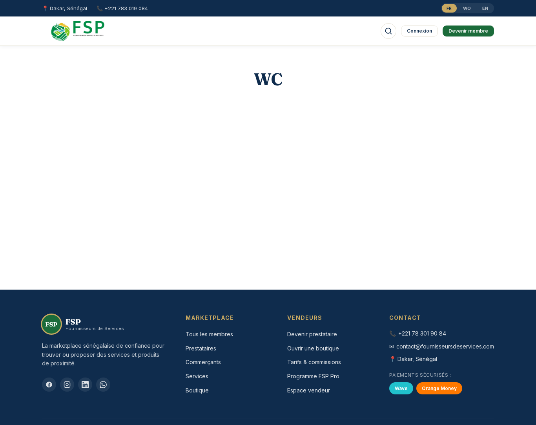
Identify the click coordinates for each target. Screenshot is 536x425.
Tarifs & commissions (314, 362)
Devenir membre (468, 31)
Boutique (197, 390)
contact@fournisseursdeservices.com (445, 346)
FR (449, 8)
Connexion (419, 31)
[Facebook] (49, 385)
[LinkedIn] (85, 385)
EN (485, 8)
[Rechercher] (388, 31)
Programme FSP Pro (313, 376)
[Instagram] (67, 385)
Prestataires (201, 348)
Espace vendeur (308, 390)
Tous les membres (209, 334)
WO (467, 8)
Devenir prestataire (312, 334)
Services (197, 376)
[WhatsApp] (103, 385)
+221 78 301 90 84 (422, 333)
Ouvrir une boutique (313, 348)
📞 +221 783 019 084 (122, 8)
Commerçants (203, 362)
